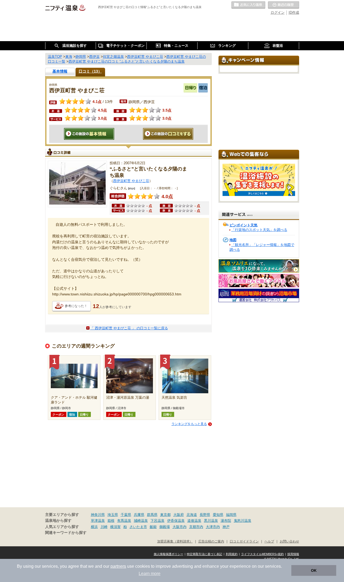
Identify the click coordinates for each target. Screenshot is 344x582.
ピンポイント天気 (243, 225)
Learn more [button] (149, 573)
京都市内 (196, 527)
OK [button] (314, 570)
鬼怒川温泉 (242, 521)
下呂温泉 (157, 521)
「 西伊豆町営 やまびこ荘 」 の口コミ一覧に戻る (129, 328)
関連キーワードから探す (66, 533)
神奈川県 (98, 515)
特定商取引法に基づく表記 (204, 554)
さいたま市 (138, 527)
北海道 (192, 515)
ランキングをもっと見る (189, 424)
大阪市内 (180, 527)
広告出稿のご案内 (211, 541)
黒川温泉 (211, 521)
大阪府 (178, 515)
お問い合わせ (289, 541)
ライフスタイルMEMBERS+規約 (262, 554)
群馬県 (152, 515)
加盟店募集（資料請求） (175, 541)
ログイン (278, 12)
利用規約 (232, 554)
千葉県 (126, 515)
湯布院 (226, 521)
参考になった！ (76, 306)
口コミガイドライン (244, 541)
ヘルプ (269, 541)
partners (118, 566)
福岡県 (231, 515)
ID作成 (294, 12)
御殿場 (164, 527)
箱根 (111, 521)
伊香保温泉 (176, 521)
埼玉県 (113, 515)
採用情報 (293, 554)
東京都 (165, 515)
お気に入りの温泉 (248, 5)
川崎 (104, 527)
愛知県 (218, 515)
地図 (233, 240)
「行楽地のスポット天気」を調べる (259, 230)
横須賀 (115, 527)
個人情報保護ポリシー (168, 554)
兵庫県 (139, 515)
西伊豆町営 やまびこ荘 (131, 181)
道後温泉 (194, 521)
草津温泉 (98, 521)
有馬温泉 (124, 521)
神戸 (226, 527)
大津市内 (213, 527)
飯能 (153, 527)
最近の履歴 (283, 5)
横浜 (94, 527)
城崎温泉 (141, 521)
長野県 (205, 515)
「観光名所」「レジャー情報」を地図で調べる (262, 247)
